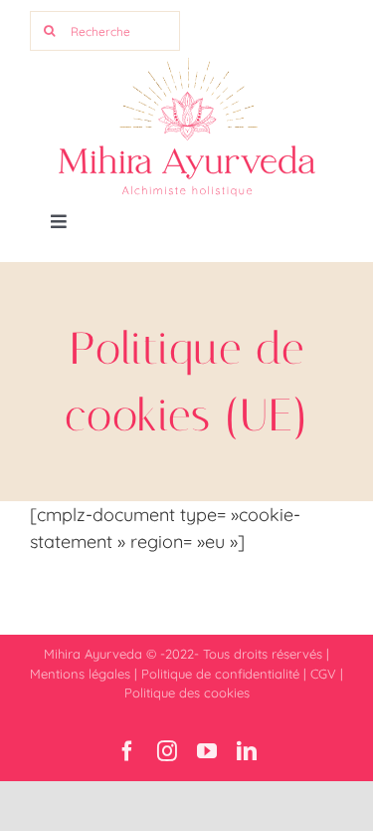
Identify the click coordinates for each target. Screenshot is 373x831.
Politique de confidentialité (220, 674)
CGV (323, 674)
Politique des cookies (187, 692)
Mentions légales (80, 674)
